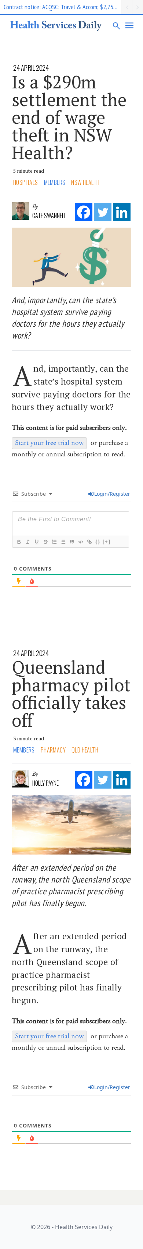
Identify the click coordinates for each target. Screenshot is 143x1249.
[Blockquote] (71, 541)
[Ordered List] (54, 541)
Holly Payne (45, 783)
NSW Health (85, 182)
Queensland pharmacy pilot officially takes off (71, 693)
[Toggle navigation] (129, 25)
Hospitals (25, 182)
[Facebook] (83, 212)
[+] (107, 541)
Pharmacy (53, 749)
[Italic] (27, 541)
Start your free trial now (49, 443)
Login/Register (112, 493)
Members (55, 182)
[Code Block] (80, 541)
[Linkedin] (122, 212)
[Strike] (45, 541)
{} (97, 541)
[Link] (89, 541)
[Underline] (36, 541)
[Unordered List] (62, 541)
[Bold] (18, 541)
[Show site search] (116, 25)
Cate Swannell (49, 215)
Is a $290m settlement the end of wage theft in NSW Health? (69, 117)
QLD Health (85, 749)
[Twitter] (102, 212)
